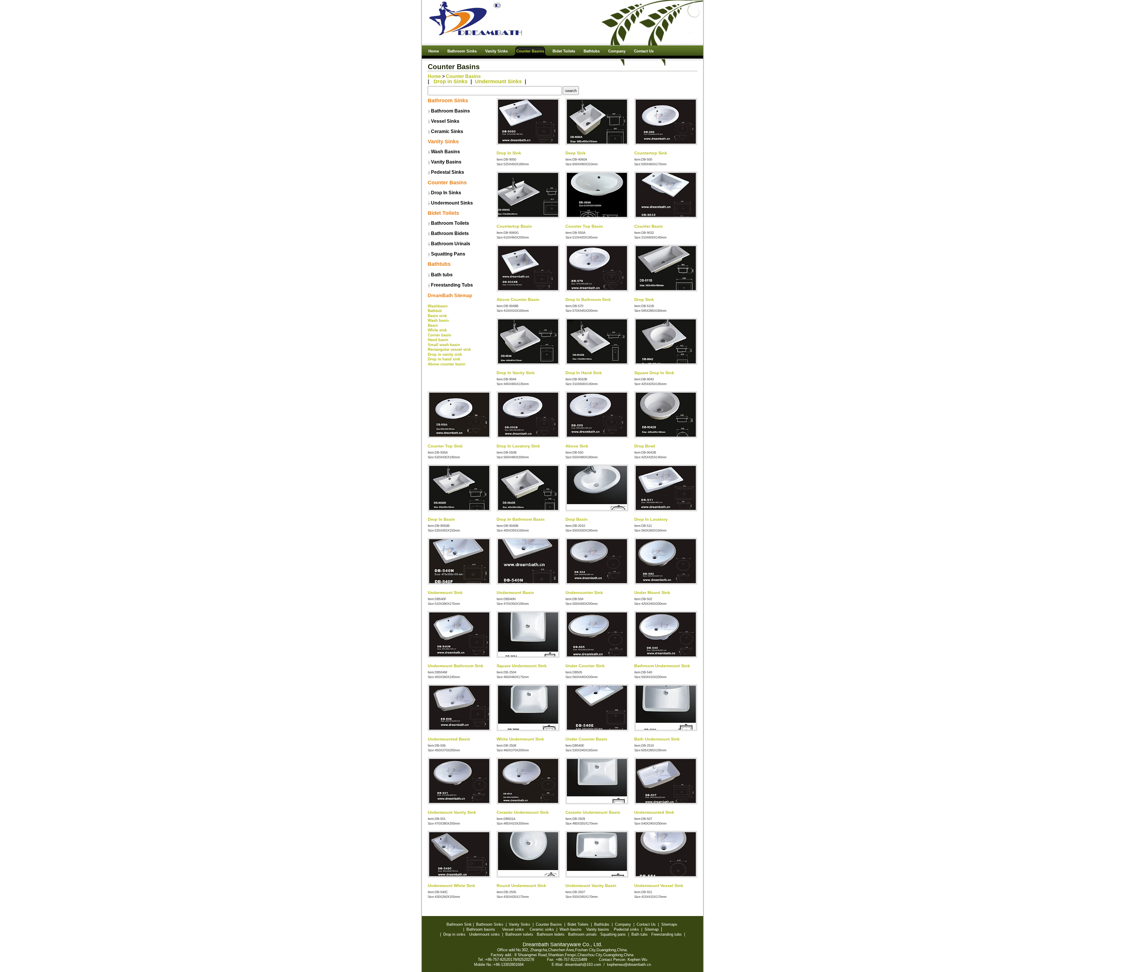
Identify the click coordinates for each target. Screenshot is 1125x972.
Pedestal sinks (626, 929)
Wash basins (571, 929)
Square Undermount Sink (522, 665)
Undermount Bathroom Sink (455, 665)
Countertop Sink (650, 153)
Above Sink (576, 446)
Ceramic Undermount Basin (592, 812)
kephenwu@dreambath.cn (629, 964)
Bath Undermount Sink (657, 739)
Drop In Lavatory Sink (518, 446)
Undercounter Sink (584, 592)
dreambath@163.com (583, 964)
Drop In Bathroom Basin (521, 519)
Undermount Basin (515, 592)
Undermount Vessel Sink (658, 885)
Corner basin (439, 335)
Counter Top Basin (584, 226)
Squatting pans (613, 934)
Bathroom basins (480, 929)
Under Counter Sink (585, 665)
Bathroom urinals (582, 934)
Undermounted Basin (449, 739)
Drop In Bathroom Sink (588, 299)
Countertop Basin (514, 226)
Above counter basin (446, 364)
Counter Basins (463, 76)
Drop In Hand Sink (583, 372)
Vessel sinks (513, 929)
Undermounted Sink (654, 812)
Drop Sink (644, 299)
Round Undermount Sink (521, 885)
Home (434, 76)
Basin (433, 325)
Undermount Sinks (498, 81)
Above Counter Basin (518, 299)
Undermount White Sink (451, 885)
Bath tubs (639, 934)
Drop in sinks (454, 934)
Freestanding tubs (666, 934)
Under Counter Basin (586, 739)
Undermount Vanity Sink (452, 812)
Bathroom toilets (519, 934)
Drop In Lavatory (651, 519)
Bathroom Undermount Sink (662, 665)
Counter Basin (648, 226)
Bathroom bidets (551, 934)
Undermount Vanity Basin (590, 885)
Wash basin (438, 320)
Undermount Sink (445, 592)
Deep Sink (575, 153)
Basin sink (437, 316)
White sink (437, 330)
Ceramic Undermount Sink (523, 812)
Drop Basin (576, 519)
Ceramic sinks (542, 929)
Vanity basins (597, 929)
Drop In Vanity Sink (516, 372)
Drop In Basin (441, 519)
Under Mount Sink (652, 592)
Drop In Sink (509, 153)
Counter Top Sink (445, 446)
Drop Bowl (644, 446)
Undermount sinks (484, 934)
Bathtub (435, 311)
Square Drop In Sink (654, 372)
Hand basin (438, 340)
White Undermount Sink (520, 739)
